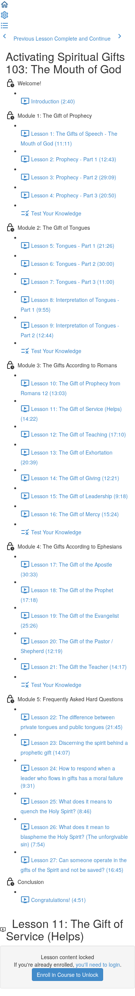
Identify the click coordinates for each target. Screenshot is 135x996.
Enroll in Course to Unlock (67, 974)
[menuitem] (4, 17)
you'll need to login (98, 964)
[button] (4, 7)
